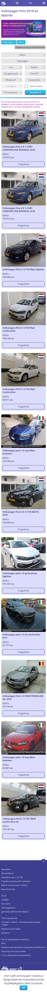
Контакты (6, 903)
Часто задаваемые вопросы (15, 939)
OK (23, 987)
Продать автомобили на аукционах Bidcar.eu (23, 947)
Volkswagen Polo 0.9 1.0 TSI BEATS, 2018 (21, 513)
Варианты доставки (10, 928)
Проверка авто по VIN (12, 877)
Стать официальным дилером (15, 955)
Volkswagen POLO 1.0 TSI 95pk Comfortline (19, 329)
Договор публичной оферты (15, 911)
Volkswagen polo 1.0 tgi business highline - (20, 575)
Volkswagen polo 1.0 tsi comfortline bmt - (21, 636)
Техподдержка (8, 907)
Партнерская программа (13, 951)
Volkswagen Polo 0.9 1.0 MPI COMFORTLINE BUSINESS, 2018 (19, 148)
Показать (35, 92)
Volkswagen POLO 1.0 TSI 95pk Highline (23, 269)
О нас (4, 895)
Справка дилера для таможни (15, 881)
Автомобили (7, 873)
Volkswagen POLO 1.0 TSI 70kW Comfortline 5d (19, 820)
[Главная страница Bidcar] (3, 3)
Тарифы (5, 899)
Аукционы (6, 869)
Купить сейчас (36, 86)
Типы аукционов (9, 918)
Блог (3, 943)
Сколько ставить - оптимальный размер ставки (20, 923)
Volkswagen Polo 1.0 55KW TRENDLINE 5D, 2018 (23, 697)
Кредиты (5, 932)
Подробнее (23, 164)
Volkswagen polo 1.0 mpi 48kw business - (19, 452)
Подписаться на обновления (30, 47)
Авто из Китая (8, 889)
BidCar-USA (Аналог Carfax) (14, 885)
